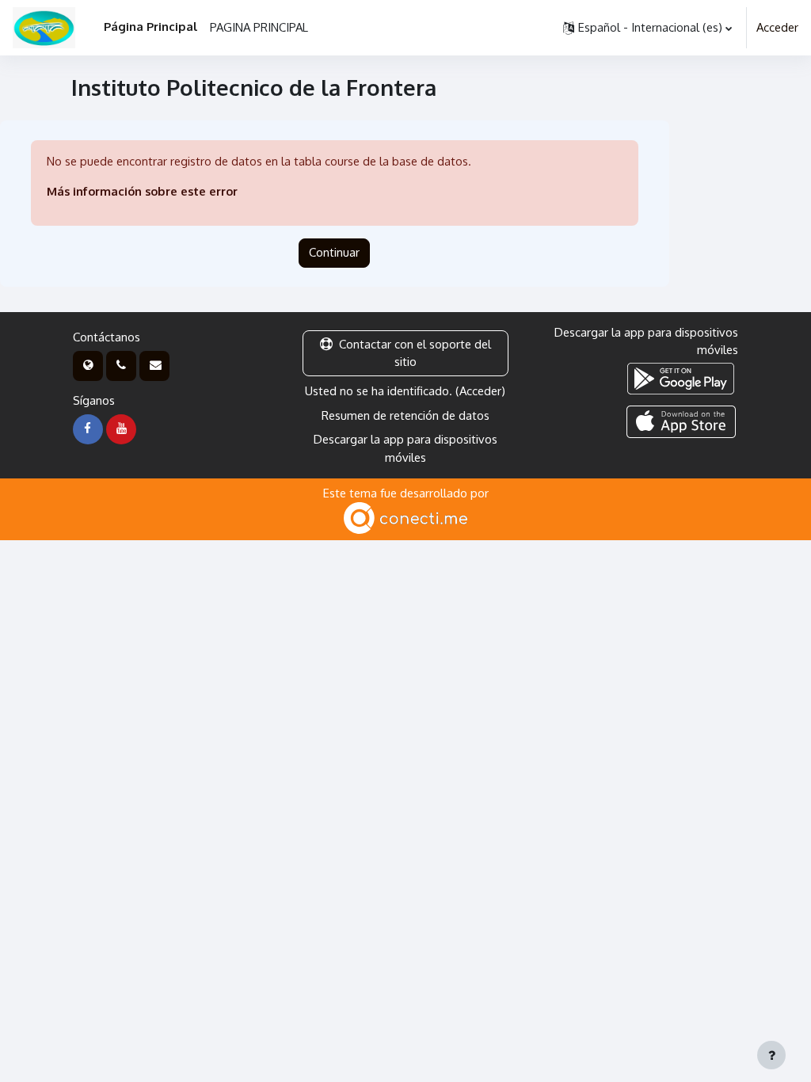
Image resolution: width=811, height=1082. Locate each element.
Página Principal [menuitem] (150, 26)
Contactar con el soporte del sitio (415, 353)
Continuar (334, 252)
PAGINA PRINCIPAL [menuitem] (259, 27)
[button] (647, 27)
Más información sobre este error (142, 191)
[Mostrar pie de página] (771, 1055)
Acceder (777, 27)
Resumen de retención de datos (405, 415)
